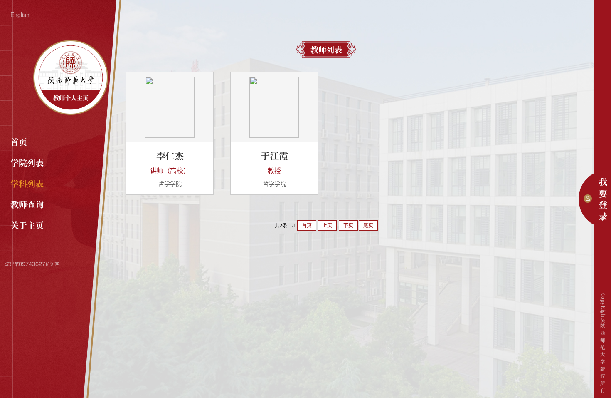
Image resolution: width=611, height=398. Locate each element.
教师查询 (27, 204)
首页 (18, 142)
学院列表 (27, 163)
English (20, 14)
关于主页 (27, 225)
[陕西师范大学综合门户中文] (70, 112)
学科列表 (27, 183)
